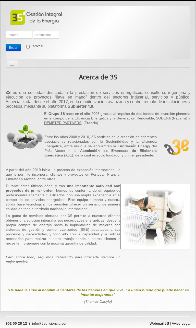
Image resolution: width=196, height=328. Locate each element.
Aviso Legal (181, 323)
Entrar (13, 47)
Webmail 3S (159, 323)
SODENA (163, 118)
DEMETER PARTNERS (62, 123)
